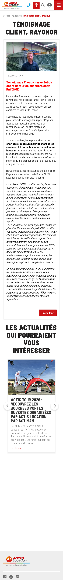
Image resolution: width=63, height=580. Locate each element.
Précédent (48, 312)
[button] (42, 5)
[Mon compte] (49, 5)
